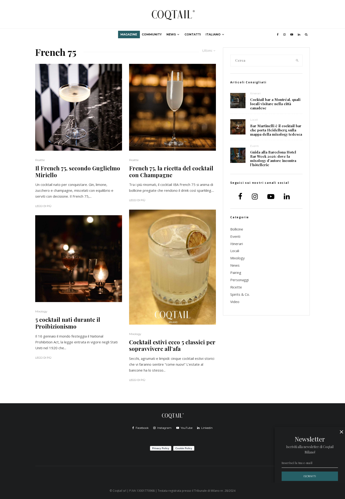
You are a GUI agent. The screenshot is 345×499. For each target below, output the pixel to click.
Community (152, 34)
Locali (254, 119)
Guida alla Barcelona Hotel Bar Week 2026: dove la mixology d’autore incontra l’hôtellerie (273, 158)
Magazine (128, 34)
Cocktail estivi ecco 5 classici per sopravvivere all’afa (172, 345)
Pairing (235, 272)
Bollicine (236, 229)
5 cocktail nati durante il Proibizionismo (67, 323)
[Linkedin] (299, 34)
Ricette (40, 160)
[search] (297, 60)
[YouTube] (291, 34)
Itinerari (255, 93)
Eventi (254, 146)
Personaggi (239, 279)
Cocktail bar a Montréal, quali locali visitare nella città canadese (275, 103)
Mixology (41, 311)
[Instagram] (284, 34)
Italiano (213, 34)
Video (234, 301)
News (171, 34)
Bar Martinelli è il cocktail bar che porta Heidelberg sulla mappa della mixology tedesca (276, 130)
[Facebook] (278, 34)
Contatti (192, 34)
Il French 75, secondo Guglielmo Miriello (77, 171)
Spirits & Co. (240, 294)
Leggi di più (43, 206)
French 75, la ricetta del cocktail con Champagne (171, 171)
